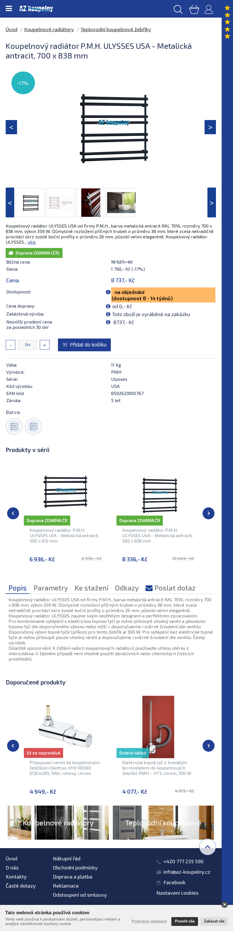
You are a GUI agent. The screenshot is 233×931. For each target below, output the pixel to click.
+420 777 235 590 (183, 861)
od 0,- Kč (122, 306)
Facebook (174, 882)
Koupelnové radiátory (49, 29)
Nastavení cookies (177, 893)
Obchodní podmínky (75, 867)
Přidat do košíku (88, 345)
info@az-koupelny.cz (186, 872)
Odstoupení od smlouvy (80, 895)
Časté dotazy (21, 885)
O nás (12, 867)
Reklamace (66, 885)
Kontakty (16, 876)
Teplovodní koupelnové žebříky (116, 29)
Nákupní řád (66, 858)
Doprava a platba (72, 876)
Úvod (11, 29)
